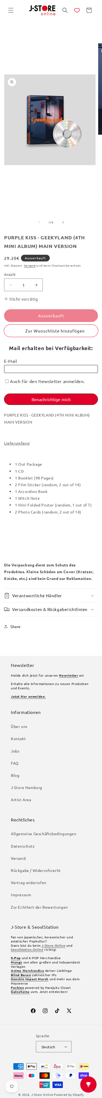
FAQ (15, 763)
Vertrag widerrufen (29, 882)
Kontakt (18, 738)
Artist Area (21, 799)
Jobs (15, 750)
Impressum (21, 894)
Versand (30, 265)
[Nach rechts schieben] (63, 222)
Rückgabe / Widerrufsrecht (36, 870)
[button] (11, 10)
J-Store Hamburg (26, 787)
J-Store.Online (53, 945)
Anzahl (10, 274)
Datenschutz (23, 846)
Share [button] (15, 626)
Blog (15, 775)
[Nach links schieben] (39, 222)
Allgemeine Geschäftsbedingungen (43, 833)
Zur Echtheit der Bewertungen (39, 907)
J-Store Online (42, 1094)
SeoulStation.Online (27, 949)
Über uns (19, 726)
